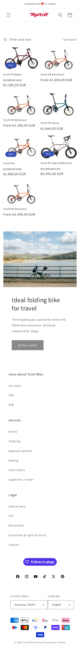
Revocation (16, 525)
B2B (11, 405)
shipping (14, 441)
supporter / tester (21, 479)
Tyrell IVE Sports (50, 122)
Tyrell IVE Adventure (52, 74)
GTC (11, 516)
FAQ (11, 395)
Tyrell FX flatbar (12, 74)
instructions (17, 470)
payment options (20, 451)
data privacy (17, 506)
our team (15, 386)
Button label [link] (27, 345)
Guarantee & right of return (27, 535)
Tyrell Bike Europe (33, 642)
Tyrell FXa (9, 163)
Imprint (14, 545)
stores (13, 431)
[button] (8, 15)
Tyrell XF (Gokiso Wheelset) (56, 163)
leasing (13, 460)
